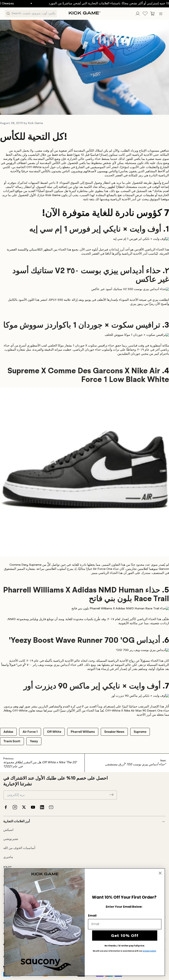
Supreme (140, 732)
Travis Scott (12, 741)
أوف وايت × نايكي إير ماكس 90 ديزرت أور (92, 686)
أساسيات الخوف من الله (19, 848)
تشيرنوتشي (10, 839)
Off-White (54, 732)
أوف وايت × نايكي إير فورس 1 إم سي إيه (95, 229)
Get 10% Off (124, 935)
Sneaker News (114, 732)
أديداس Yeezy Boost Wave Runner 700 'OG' (84, 641)
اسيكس (8, 830)
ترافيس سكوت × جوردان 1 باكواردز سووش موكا (81, 325)
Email (92, 915)
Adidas (8, 732)
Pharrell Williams (83, 732)
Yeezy (34, 741)
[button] (152, 13)
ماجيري (8, 857)
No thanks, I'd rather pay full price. (124, 946)
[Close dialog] (160, 873)
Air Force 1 (30, 732)
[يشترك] (111, 794)
